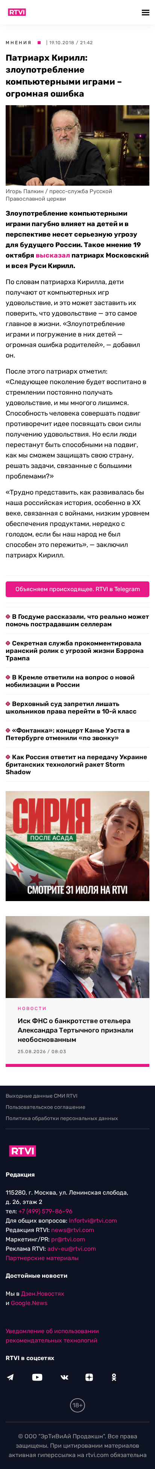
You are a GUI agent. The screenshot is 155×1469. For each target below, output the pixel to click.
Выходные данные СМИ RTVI (42, 1096)
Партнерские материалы (42, 1258)
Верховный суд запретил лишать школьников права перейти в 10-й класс (71, 707)
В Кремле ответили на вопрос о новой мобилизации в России (70, 680)
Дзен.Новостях (42, 1293)
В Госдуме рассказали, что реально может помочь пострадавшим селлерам (77, 620)
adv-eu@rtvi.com (71, 1248)
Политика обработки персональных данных (62, 1118)
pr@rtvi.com (68, 1239)
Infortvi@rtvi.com (93, 1220)
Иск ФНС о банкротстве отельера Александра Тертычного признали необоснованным (75, 1030)
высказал (53, 255)
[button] (146, 12)
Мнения (19, 42)
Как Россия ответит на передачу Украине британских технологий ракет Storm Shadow (76, 764)
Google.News (29, 1303)
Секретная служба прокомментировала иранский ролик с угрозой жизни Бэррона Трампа (75, 650)
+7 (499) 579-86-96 (45, 1211)
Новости (32, 1008)
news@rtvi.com (72, 1230)
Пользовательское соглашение (45, 1107)
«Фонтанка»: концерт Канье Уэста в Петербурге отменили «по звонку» (68, 734)
